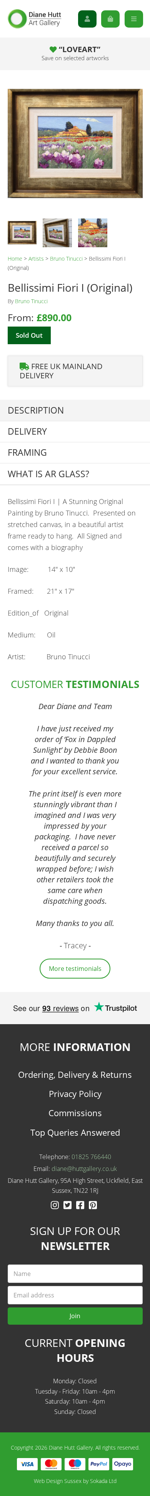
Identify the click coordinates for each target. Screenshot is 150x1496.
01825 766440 (91, 1157)
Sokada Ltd (103, 1481)
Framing (27, 452)
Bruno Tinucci (66, 258)
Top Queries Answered (75, 1132)
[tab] (75, 410)
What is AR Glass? (48, 474)
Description (36, 410)
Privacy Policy (75, 1093)
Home (15, 258)
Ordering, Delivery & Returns (75, 1074)
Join (75, 1316)
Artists (36, 258)
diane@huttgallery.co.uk (84, 1168)
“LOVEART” (75, 52)
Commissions (75, 1112)
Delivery (27, 431)
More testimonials (75, 968)
